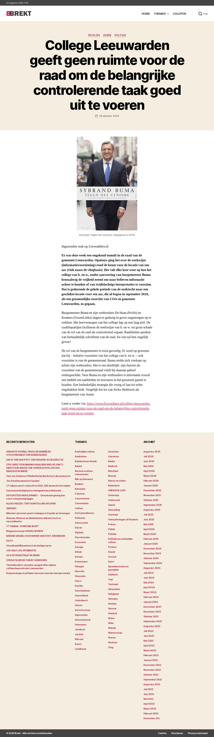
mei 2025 (149, 524)
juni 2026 (149, 461)
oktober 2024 (151, 558)
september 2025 (153, 505)
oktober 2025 (151, 500)
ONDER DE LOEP (117, 490)
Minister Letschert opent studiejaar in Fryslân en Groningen (38, 513)
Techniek (113, 584)
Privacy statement (198, 733)
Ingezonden (81, 615)
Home (146, 13)
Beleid (78, 466)
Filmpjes (79, 566)
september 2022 (153, 679)
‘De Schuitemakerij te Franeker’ (23, 480)
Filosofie (79, 571)
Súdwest (113, 574)
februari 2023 (151, 655)
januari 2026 (151, 485)
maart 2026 (150, 475)
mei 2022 (149, 699)
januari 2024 (151, 602)
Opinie (107, 35)
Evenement (81, 561)
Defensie (80, 518)
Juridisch (80, 629)
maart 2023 (150, 650)
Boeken (79, 484)
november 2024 (152, 553)
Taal (110, 579)
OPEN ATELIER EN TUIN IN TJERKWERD (26, 560)
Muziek (112, 475)
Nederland (113, 485)
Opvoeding (114, 509)
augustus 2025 (152, 509)
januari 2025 (151, 543)
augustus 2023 (152, 626)
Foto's (78, 581)
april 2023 (149, 645)
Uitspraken (114, 589)
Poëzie (111, 524)
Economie (80, 542)
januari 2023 (151, 660)
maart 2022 (150, 708)
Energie (79, 547)
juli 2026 (149, 456)
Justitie (79, 634)
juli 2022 (148, 689)
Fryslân (94, 35)
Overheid (113, 514)
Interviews (80, 624)
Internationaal (82, 619)
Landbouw (80, 649)
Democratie (81, 522)
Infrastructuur (82, 610)
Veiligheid (113, 594)
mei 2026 (149, 466)
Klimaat (79, 639)
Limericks (113, 451)
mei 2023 (149, 640)
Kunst (78, 644)
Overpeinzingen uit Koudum (123, 519)
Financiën (80, 576)
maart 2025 (150, 534)
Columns (80, 493)
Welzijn (112, 628)
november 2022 (152, 669)
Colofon (179, 13)
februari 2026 (151, 480)
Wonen (112, 637)
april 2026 (149, 471)
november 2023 (152, 611)
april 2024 (149, 587)
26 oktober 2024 (109, 115)
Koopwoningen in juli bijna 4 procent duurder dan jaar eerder (38, 573)
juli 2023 (148, 631)
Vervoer (112, 608)
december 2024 (152, 548)
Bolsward (80, 488)
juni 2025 (149, 519)
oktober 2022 (151, 674)
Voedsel (112, 613)
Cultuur (79, 508)
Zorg (110, 647)
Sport (111, 561)
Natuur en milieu (117, 480)
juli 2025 (148, 514)
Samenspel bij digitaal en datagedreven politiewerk (33, 490)
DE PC (9, 540)
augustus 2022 (152, 684)
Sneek (111, 552)
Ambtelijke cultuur (85, 451)
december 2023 (152, 606)
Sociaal (112, 556)
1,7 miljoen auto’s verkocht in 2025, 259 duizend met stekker (38, 485)
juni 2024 (149, 577)
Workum (112, 642)
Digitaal (79, 532)
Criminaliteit (82, 503)
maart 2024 (150, 592)
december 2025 (152, 490)
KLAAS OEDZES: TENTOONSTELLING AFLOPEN (31, 503)
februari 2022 (151, 713)
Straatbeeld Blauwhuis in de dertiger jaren (28, 545)
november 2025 (152, 495)
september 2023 (153, 621)
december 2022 (152, 665)
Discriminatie (82, 537)
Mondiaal (113, 471)
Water (111, 618)
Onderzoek (114, 500)
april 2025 (149, 529)
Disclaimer (177, 733)
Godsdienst (81, 600)
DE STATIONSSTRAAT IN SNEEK (23, 555)
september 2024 (153, 563)
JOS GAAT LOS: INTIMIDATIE (21, 550)
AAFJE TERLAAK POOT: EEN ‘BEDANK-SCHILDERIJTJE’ (35, 459)
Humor (78, 605)
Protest (112, 547)
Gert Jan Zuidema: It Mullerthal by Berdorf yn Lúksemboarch (38, 476)
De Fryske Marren (84, 513)
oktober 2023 (151, 616)
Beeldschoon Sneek (86, 461)
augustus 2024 (152, 568)
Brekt (18, 733)
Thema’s (160, 13)
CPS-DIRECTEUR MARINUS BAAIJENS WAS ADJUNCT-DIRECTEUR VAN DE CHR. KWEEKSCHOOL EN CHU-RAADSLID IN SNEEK (35, 467)
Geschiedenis (82, 590)
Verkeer (112, 603)
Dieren (78, 527)
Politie (111, 529)
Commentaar (82, 498)
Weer (111, 623)
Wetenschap (115, 632)
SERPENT (11, 508)
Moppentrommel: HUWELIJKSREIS (24, 531)
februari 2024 (151, 597)
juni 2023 (149, 636)
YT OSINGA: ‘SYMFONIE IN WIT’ (22, 526)
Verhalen (113, 598)
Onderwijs (113, 495)
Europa (79, 556)
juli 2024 (149, 572)
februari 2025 (151, 539)
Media (111, 461)
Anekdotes (81, 456)
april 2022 (149, 703)
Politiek (120, 35)
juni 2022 (149, 694)
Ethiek (78, 552)
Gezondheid (81, 595)
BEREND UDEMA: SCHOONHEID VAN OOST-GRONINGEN (35, 536)
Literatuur (113, 456)
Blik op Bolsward (84, 479)
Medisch (112, 466)
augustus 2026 (152, 451)
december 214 (151, 718)
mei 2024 (149, 582)
